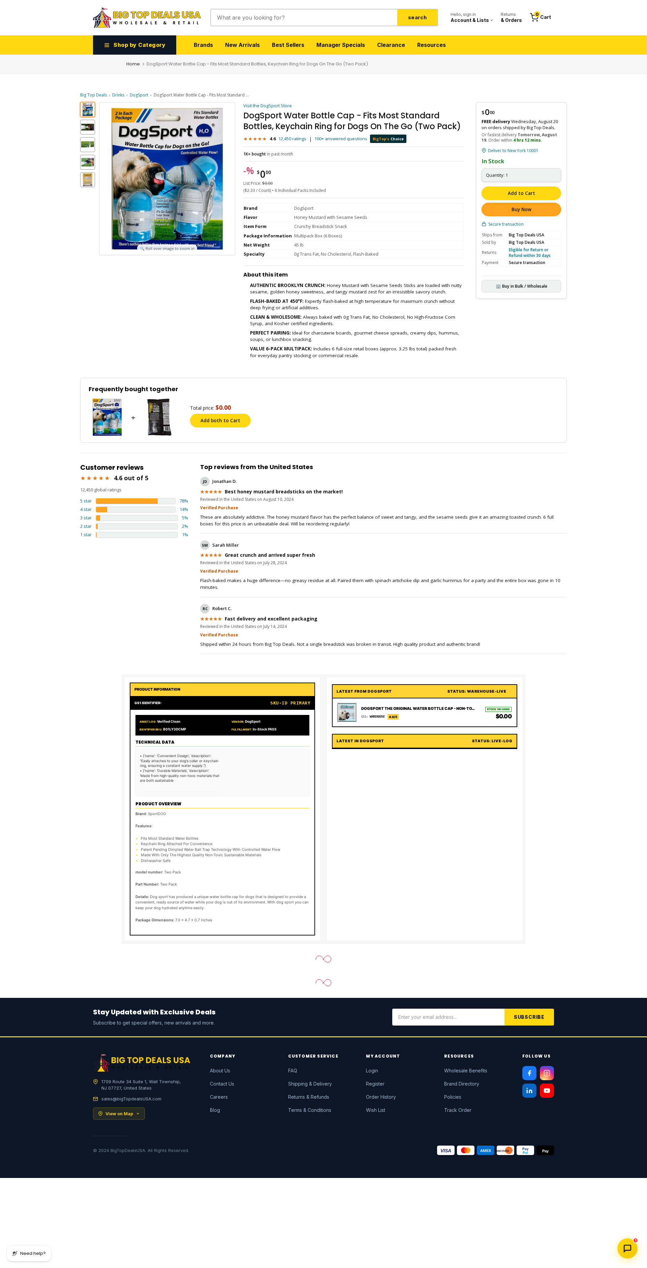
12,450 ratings (292, 139)
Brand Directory (461, 1084)
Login (372, 1070)
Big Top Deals (93, 95)
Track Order (457, 1110)
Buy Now (521, 209)
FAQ (292, 1070)
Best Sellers (288, 44)
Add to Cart (521, 193)
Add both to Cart (220, 420)
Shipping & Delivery (310, 1084)
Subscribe (529, 1017)
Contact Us (222, 1084)
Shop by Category (139, 44)
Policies (452, 1097)
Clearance (391, 44)
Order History (381, 1097)
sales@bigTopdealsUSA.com (131, 1098)
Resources (431, 44)
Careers (219, 1097)
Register (375, 1084)
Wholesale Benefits (465, 1070)
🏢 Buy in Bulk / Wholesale (521, 286)
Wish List (375, 1110)
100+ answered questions (340, 139)
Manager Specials (340, 44)
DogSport (139, 95)
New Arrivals (242, 44)
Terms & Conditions (309, 1110)
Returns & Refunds (308, 1097)
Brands (203, 44)
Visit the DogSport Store (267, 106)
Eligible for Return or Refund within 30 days (530, 252)
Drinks (118, 95)
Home (133, 64)
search (417, 17)
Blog (215, 1110)
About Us (220, 1070)
